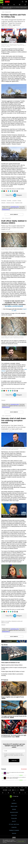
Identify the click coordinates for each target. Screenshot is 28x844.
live (7, 1)
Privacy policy (14, 818)
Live (14, 800)
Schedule (14, 809)
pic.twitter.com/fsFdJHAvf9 (14, 306)
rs (22, 787)
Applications (14, 803)
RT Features (4, 680)
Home (3, 218)
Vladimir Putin (18, 202)
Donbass (3, 200)
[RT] (5, 790)
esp (7, 787)
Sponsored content (14, 812)
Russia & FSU (8, 218)
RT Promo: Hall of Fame (14, 824)
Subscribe (14, 760)
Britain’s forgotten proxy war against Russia (12, 697)
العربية (2, 787)
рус (11, 787)
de (14, 787)
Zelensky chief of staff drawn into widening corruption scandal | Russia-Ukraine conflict (15, 8)
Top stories (4, 644)
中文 (26, 787)
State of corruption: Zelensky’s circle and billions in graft (11, 621)
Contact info (14, 827)
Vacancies (14, 833)
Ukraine (3, 202)
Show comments (14, 214)
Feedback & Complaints (14, 830)
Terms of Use (14, 815)
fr (18, 787)
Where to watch (14, 806)
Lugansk (14, 200)
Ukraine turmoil (10, 202)
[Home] (1, 1)
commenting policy (14, 206)
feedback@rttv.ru (6, 209)
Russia (19, 200)
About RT (14, 821)
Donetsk (9, 200)
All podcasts (24, 769)
